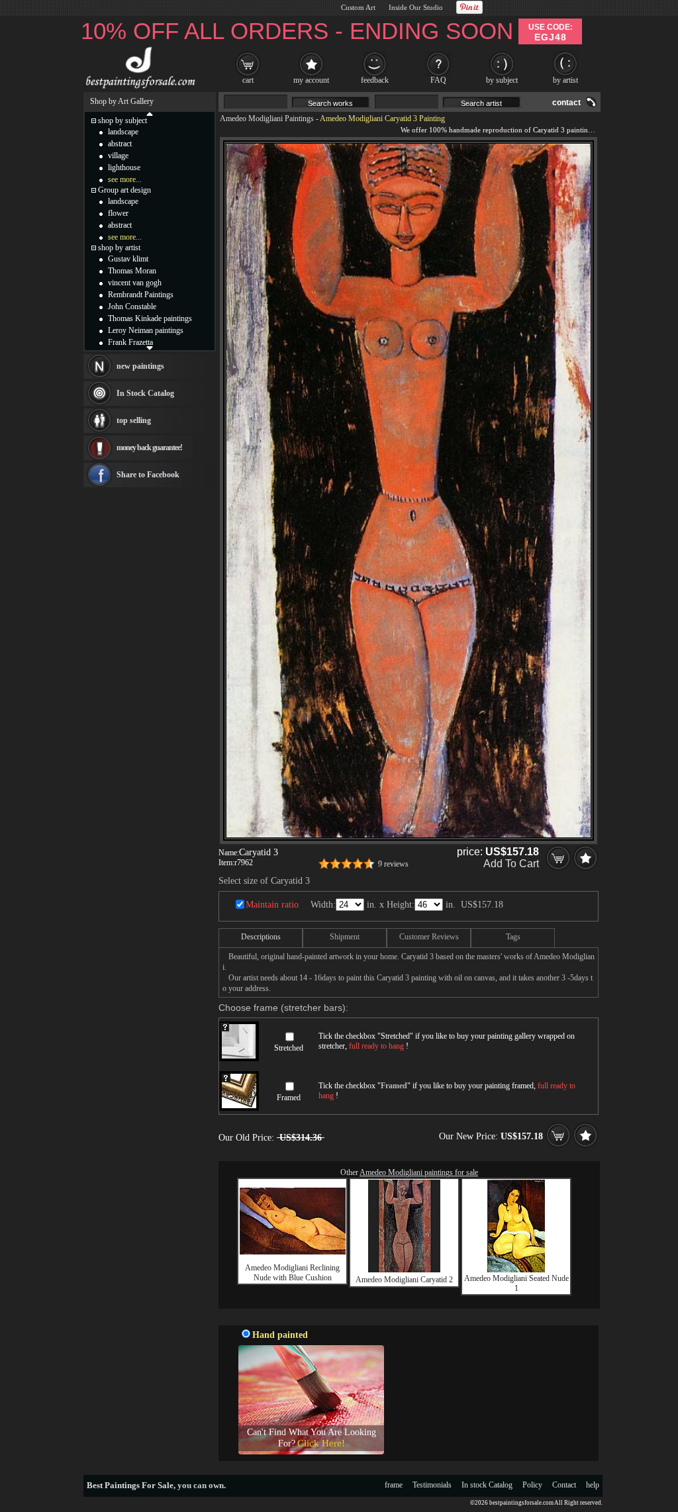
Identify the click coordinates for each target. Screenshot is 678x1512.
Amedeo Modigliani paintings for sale (419, 1172)
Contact (564, 1484)
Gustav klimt (128, 258)
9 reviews (393, 864)
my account (311, 80)
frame (394, 1484)
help (592, 1484)
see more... (125, 179)
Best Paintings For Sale (130, 1485)
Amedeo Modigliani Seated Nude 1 (516, 1283)
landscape (123, 131)
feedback (375, 80)
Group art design (124, 190)
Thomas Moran (132, 270)
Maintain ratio (272, 905)
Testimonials (432, 1484)
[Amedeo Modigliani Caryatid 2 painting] (404, 1269)
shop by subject (122, 120)
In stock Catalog (486, 1484)
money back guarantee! (149, 447)
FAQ (438, 80)
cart (248, 80)
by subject (502, 80)
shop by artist (119, 247)
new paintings (140, 366)
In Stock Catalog (145, 393)
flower (118, 213)
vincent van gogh (135, 282)
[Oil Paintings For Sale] (138, 88)
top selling (134, 420)
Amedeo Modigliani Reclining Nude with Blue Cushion (292, 1272)
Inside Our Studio (416, 7)
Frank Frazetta (130, 342)
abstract (120, 143)
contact (566, 102)
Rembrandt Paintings (140, 294)
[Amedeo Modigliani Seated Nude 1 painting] (516, 1269)
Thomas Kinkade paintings (150, 318)
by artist (565, 80)
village (118, 155)
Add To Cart (511, 863)
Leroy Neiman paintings (145, 330)
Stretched (288, 1048)
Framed (289, 1097)
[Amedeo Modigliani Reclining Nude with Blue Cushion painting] (293, 1251)
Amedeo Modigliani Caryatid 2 (404, 1279)
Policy (532, 1484)
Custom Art (358, 7)
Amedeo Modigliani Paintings (267, 118)
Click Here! (321, 1443)
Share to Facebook (148, 474)
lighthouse (124, 167)
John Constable (132, 306)
